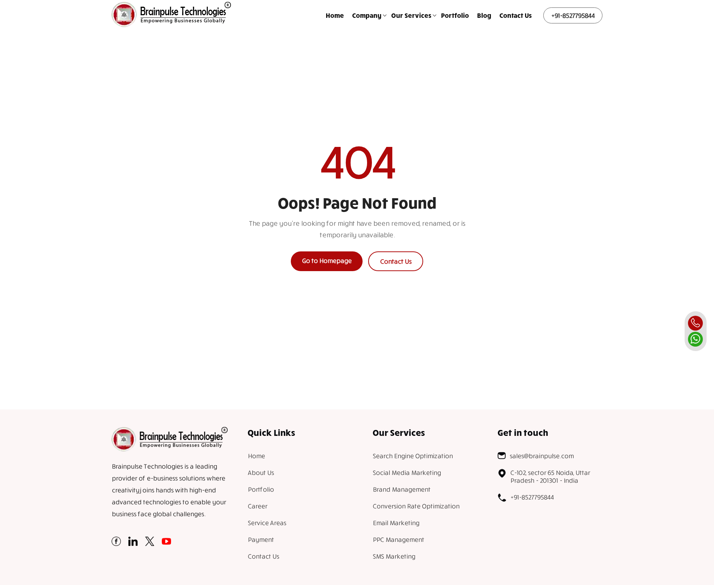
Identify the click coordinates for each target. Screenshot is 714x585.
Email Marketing (396, 523)
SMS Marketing (394, 556)
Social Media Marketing (407, 472)
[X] (149, 543)
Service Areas (267, 523)
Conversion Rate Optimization (416, 506)
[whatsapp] (695, 339)
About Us (261, 472)
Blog (484, 15)
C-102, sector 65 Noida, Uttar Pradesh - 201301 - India (550, 476)
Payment (261, 539)
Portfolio (455, 15)
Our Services (411, 15)
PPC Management (398, 539)
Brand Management (401, 489)
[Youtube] (166, 543)
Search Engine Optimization (413, 456)
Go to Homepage (326, 260)
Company (367, 15)
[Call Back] (695, 323)
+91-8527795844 (573, 15)
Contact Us (515, 15)
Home (335, 15)
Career (257, 506)
